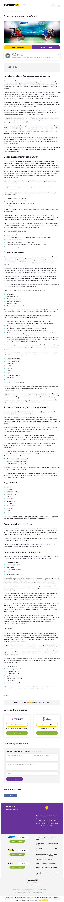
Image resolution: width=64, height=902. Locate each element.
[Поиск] (59, 5)
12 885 (11, 795)
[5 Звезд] (33, 702)
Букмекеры (9, 806)
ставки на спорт (52, 85)
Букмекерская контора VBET (44, 859)
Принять (45, 900)
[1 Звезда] (28, 702)
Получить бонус (17, 733)
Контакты (35, 885)
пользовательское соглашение (47, 898)
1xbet (7, 695)
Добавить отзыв (46, 47)
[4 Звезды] (31, 702)
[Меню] (53, 5)
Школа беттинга (11, 809)
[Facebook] (58, 54)
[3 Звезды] (30, 702)
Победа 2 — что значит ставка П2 (46, 863)
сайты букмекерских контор (13, 355)
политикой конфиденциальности (27, 897)
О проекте (29, 885)
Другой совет (46, 829)
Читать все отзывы (17, 47)
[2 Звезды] (29, 702)
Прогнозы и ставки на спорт (26, 5)
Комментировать (14, 779)
